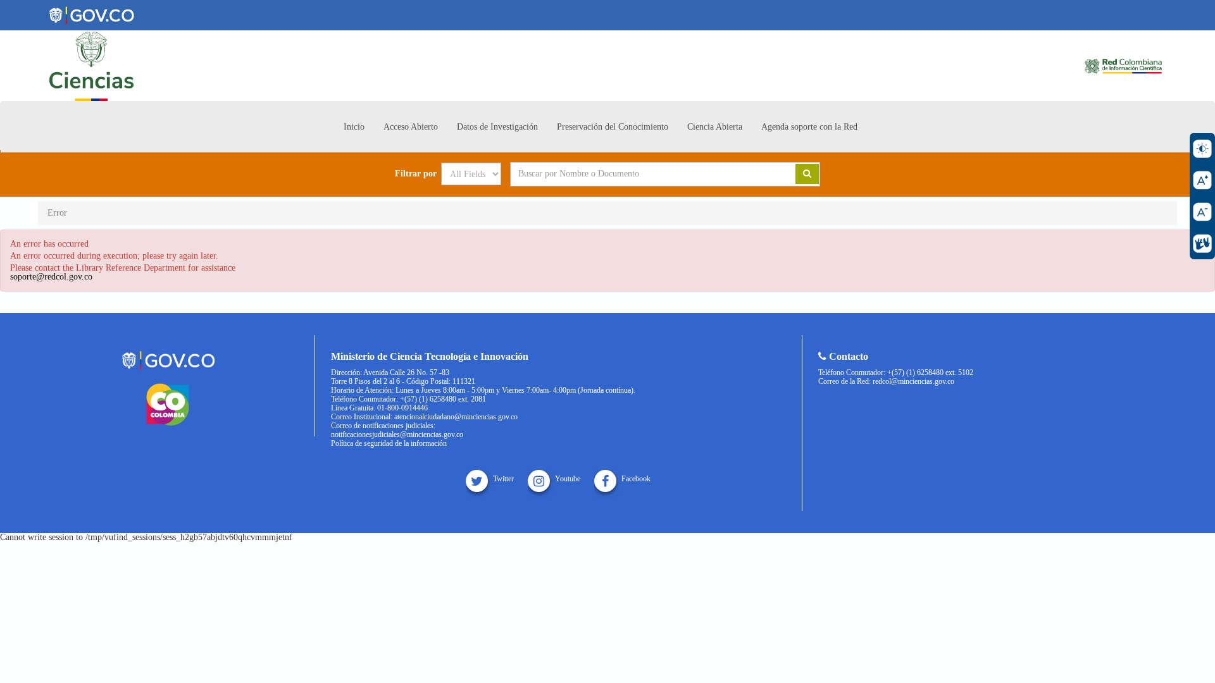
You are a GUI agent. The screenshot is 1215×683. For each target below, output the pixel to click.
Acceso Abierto (410, 127)
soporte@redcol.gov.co (51, 276)
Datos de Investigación (497, 127)
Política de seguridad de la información (389, 443)
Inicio (354, 127)
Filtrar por (416, 173)
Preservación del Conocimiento (612, 127)
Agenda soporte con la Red (809, 127)
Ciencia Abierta (714, 127)
